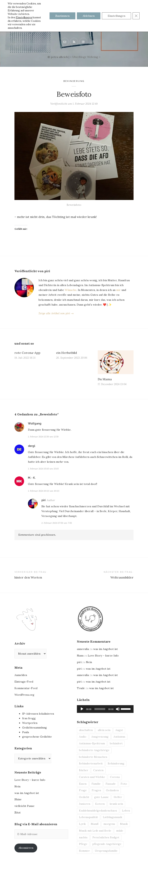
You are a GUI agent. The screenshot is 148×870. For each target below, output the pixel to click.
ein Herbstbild (66, 353)
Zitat (17, 812)
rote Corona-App (27, 353)
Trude (81, 688)
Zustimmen (62, 16)
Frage (83, 790)
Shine (18, 799)
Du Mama (105, 379)
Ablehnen (89, 16)
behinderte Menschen (93, 757)
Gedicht (84, 797)
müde (119, 830)
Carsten (98, 770)
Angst (119, 730)
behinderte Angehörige (94, 750)
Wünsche (71, 290)
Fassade (111, 783)
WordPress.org (24, 694)
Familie (96, 783)
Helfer (118, 797)
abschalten (86, 730)
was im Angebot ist (26, 793)
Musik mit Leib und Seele (95, 830)
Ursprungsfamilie (106, 850)
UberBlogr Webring (85, 57)
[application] (105, 709)
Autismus (119, 736)
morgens (109, 824)
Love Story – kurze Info (29, 780)
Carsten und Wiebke (92, 777)
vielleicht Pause (24, 806)
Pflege (83, 844)
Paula (25, 732)
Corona (115, 777)
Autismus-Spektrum (92, 743)
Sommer (84, 850)
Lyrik (82, 824)
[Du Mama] (116, 362)
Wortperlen (29, 723)
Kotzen (100, 804)
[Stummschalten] (118, 709)
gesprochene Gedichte (37, 736)
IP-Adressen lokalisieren (38, 713)
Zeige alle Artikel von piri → (56, 313)
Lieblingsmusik (112, 817)
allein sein (104, 730)
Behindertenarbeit (91, 763)
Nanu (80, 655)
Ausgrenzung (99, 736)
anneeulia (83, 649)
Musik (124, 824)
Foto (124, 783)
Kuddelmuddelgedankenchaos (98, 810)
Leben (126, 810)
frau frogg (29, 718)
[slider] (126, 708)
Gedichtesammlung (34, 727)
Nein (17, 786)
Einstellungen (24, 17)
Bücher (83, 770)
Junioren (84, 804)
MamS (94, 824)
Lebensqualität (88, 817)
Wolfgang (34, 423)
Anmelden (20, 675)
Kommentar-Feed (25, 688)
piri (43, 500)
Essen (83, 783)
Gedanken (112, 790)
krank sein (116, 804)
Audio (82, 736)
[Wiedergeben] (82, 709)
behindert (116, 743)
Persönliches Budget (105, 837)
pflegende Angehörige (106, 844)
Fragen (96, 790)
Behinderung (74, 81)
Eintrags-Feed (23, 681)
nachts (83, 837)
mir (118, 290)
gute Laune (101, 797)
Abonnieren (25, 848)
